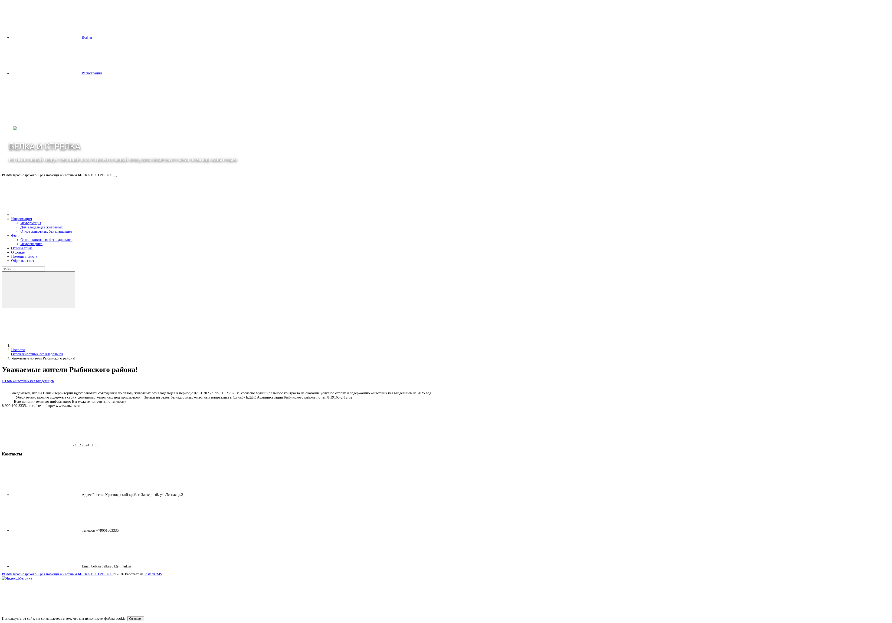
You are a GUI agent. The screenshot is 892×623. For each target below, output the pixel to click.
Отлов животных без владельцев (28, 381)
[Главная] (46, 215)
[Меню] (115, 176)
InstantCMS (153, 574)
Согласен (135, 618)
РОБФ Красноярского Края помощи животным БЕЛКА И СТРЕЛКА (57, 574)
